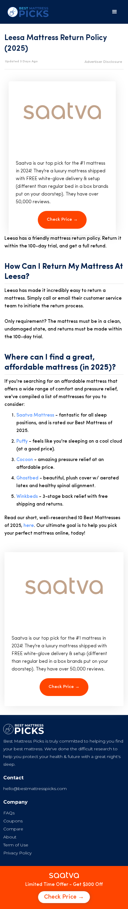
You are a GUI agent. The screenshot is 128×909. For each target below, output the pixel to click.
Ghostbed (27, 478)
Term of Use (15, 845)
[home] (26, 12)
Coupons (13, 821)
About (9, 837)
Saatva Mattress (35, 415)
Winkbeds (27, 496)
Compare (13, 829)
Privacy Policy (17, 853)
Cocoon (24, 459)
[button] (115, 12)
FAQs (9, 813)
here (29, 525)
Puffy (22, 441)
